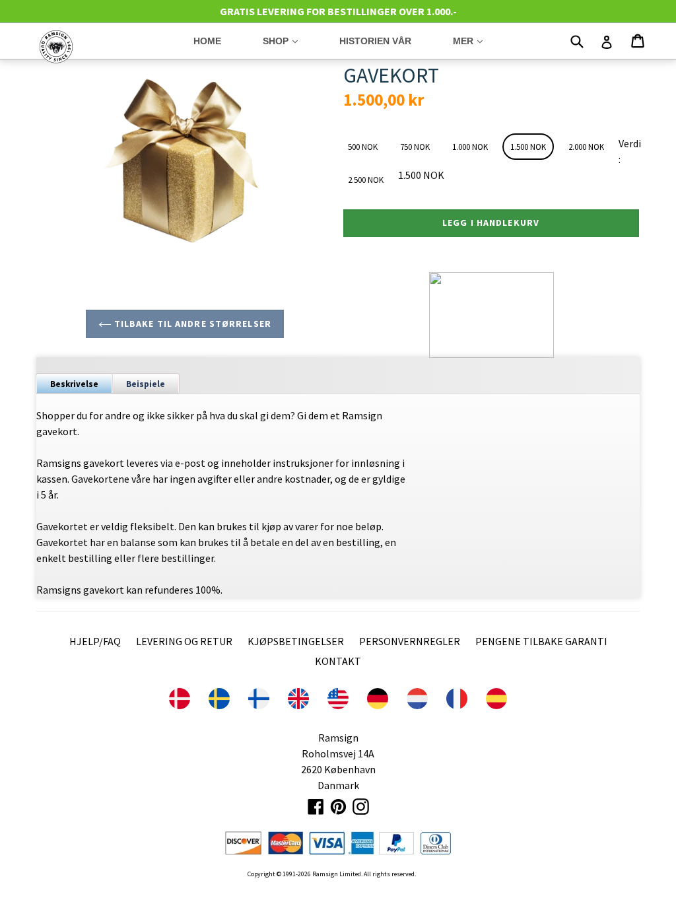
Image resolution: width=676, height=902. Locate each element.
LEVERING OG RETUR (184, 641)
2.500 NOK (366, 180)
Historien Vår (375, 41)
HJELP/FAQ (95, 641)
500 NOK (363, 147)
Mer (477, 40)
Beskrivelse (74, 384)
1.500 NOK (528, 147)
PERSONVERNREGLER (409, 641)
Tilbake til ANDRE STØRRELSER (191, 324)
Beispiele (145, 384)
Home (207, 41)
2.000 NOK (586, 147)
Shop (290, 40)
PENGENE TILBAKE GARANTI (541, 641)
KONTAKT (338, 661)
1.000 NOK (470, 147)
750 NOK (415, 147)
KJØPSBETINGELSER (296, 641)
